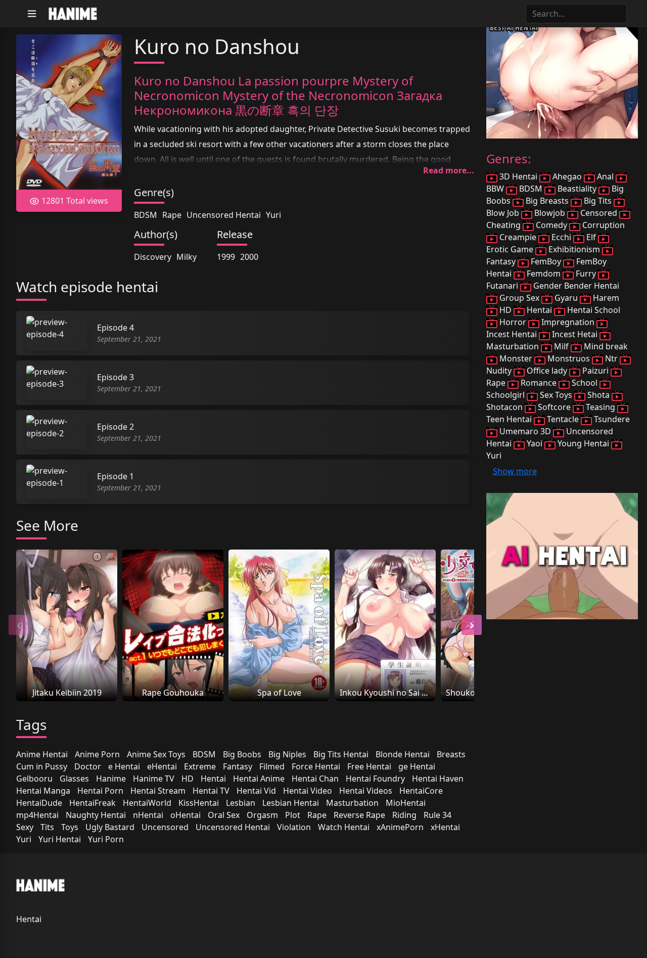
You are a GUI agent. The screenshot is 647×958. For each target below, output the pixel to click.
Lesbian (240, 802)
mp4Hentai (37, 814)
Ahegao (567, 176)
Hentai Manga (43, 790)
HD (187, 778)
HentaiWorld (147, 802)
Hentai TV (211, 790)
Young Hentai (583, 443)
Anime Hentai (42, 754)
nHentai (148, 814)
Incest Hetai (574, 334)
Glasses (74, 778)
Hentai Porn (100, 790)
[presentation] (19, 625)
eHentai (162, 766)
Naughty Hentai (96, 814)
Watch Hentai (343, 827)
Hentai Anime (259, 778)
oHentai (185, 814)
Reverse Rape (359, 814)
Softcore (554, 407)
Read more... (448, 170)
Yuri (273, 214)
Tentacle (563, 419)
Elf (591, 237)
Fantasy (237, 766)
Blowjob (549, 212)
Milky (186, 256)
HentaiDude (39, 802)
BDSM (145, 214)
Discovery (152, 256)
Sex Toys (556, 394)
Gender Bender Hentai (575, 285)
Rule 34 (437, 814)
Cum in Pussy (41, 766)
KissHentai (198, 802)
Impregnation (567, 322)
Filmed (272, 766)
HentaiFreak (92, 802)
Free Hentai (369, 766)
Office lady (547, 370)
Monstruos (568, 358)
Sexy (24, 827)
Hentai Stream (158, 790)
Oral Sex (224, 814)
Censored (598, 212)
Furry (586, 273)
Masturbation (352, 802)
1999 (226, 256)
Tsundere (611, 419)
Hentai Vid (256, 790)
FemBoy (546, 261)
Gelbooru (34, 778)
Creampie (517, 237)
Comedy (551, 225)
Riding (404, 814)
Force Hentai (316, 766)
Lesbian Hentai (290, 802)
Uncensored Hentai (224, 214)
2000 (249, 256)
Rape (171, 214)
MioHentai (406, 802)
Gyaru (566, 297)
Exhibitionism (574, 249)
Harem (605, 297)
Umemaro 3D (525, 431)
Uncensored (165, 827)
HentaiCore (421, 790)
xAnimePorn (400, 827)
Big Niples (287, 754)
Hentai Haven (438, 778)
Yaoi (534, 443)
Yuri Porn (106, 839)
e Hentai (124, 766)
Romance (539, 382)
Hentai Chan (315, 778)
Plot (292, 814)
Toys (69, 827)
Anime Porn (97, 754)
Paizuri (595, 370)
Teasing (600, 407)
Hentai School (592, 309)
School (584, 382)
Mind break (605, 346)
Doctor (87, 766)
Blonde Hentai (403, 754)
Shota (598, 394)
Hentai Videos (365, 790)
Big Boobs (242, 754)
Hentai (213, 778)
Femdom (544, 273)
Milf (561, 346)
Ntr (611, 358)
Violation (294, 827)
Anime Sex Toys (156, 754)
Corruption (602, 225)
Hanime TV (153, 778)
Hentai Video (307, 790)
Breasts (451, 754)
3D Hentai (518, 176)
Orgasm (262, 814)
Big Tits (598, 200)
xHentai (445, 827)
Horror (512, 322)
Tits (47, 827)
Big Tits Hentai (340, 754)
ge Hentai (416, 766)
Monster (515, 358)
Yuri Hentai (59, 839)
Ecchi (561, 237)
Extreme (200, 766)
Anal (605, 176)
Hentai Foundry (375, 778)
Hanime (111, 778)
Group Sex (519, 297)
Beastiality (577, 188)
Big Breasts (547, 200)
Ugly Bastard (109, 827)
